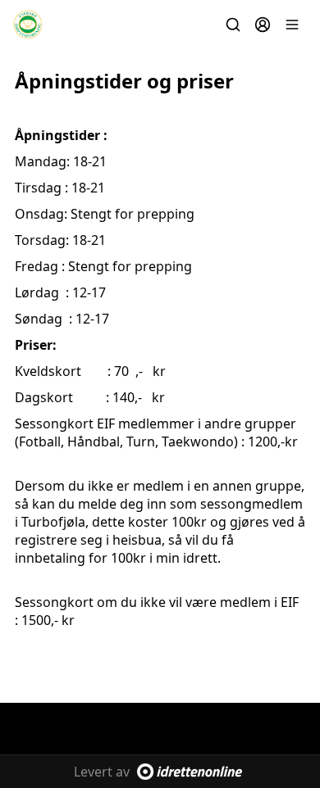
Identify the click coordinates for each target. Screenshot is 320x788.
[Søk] (233, 24)
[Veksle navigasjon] (292, 24)
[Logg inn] (262, 24)
